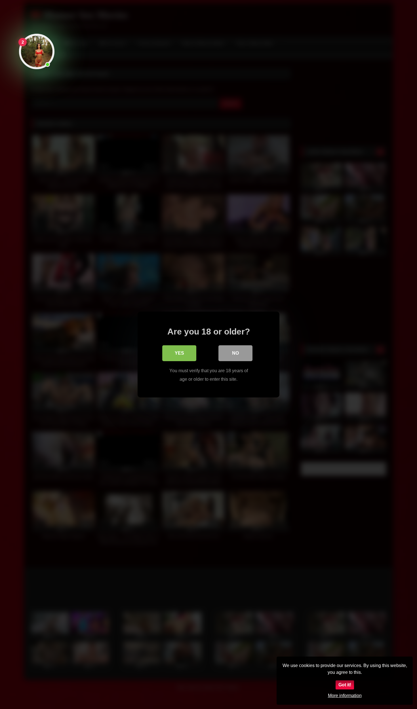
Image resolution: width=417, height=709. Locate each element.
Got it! (344, 684)
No (235, 353)
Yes (179, 353)
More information (345, 695)
